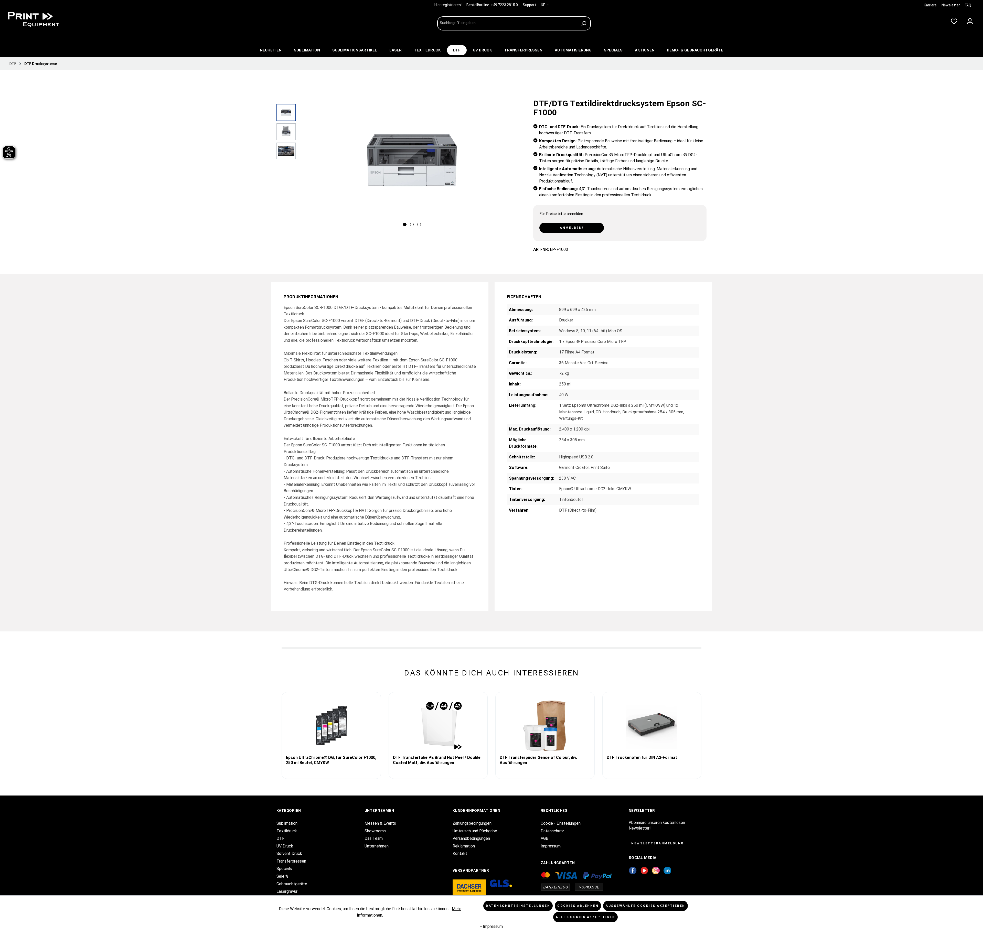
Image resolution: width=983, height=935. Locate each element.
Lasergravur (286, 891)
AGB (544, 838)
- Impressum (491, 926)
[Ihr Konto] (970, 20)
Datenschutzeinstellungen (518, 906)
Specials (284, 868)
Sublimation (286, 823)
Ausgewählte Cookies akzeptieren (645, 906)
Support (529, 5)
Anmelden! (571, 228)
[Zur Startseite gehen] (43, 19)
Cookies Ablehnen (578, 906)
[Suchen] (584, 23)
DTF (280, 838)
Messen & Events (380, 823)
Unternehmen (377, 846)
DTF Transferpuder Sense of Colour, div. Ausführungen (538, 760)
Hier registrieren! (448, 5)
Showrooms (375, 831)
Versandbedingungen (471, 838)
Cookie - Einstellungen (561, 823)
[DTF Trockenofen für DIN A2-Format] (652, 725)
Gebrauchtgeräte (291, 884)
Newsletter (951, 5)
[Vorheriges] (304, 166)
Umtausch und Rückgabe (475, 831)
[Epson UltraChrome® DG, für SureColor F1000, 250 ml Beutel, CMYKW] (331, 725)
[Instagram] (656, 870)
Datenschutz (552, 831)
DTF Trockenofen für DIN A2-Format (642, 757)
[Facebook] (633, 870)
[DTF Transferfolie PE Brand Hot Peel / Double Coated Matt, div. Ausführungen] (438, 725)
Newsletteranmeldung (657, 843)
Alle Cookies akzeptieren (585, 917)
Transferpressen (291, 861)
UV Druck (284, 846)
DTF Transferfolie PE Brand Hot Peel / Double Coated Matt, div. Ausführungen (436, 760)
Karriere (930, 5)
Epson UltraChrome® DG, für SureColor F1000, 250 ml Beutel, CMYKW (331, 760)
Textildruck (286, 831)
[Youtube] (644, 870)
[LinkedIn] (667, 870)
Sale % (282, 876)
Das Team (374, 838)
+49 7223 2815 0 (504, 5)
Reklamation (464, 846)
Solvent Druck (289, 853)
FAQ (968, 5)
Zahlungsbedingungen (472, 823)
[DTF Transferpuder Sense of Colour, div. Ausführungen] (545, 725)
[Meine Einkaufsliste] (954, 20)
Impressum (551, 846)
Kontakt (460, 853)
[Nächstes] (519, 166)
